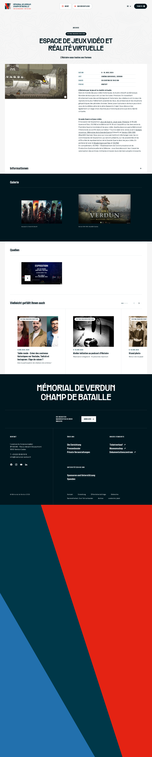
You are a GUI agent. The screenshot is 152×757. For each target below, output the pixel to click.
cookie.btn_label (114, 498)
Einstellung (82, 494)
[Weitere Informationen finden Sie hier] (65, 97)
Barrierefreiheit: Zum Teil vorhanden (80, 498)
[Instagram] (16, 465)
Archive (76, 28)
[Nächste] (140, 303)
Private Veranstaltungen (78, 452)
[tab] (65, 6)
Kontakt (70, 494)
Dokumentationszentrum (121, 452)
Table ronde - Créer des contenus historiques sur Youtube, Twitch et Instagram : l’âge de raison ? (33, 356)
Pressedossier (73, 448)
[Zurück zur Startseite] (19, 6)
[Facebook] (11, 465)
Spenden (71, 479)
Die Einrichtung (74, 444)
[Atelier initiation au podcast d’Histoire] (93, 331)
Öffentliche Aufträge (98, 494)
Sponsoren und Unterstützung (81, 475)
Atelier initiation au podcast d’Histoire (91, 353)
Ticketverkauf (116, 444)
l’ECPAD (116, 143)
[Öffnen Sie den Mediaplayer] (28, 218)
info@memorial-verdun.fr (20, 457)
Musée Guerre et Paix (102, 143)
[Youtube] (21, 465)
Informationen (19, 168)
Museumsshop (116, 448)
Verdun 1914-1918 (128, 132)
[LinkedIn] (26, 465)
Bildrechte (114, 494)
